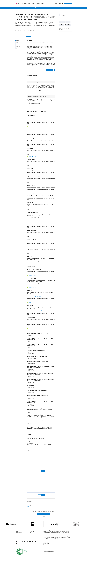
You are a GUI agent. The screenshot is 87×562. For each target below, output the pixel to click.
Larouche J (29, 85)
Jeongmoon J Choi (34, 22)
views (61, 28)
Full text (28, 34)
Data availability (19, 42)
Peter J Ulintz (40, 22)
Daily (39, 495)
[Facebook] (35, 541)
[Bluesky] (17, 541)
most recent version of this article (46, 7)
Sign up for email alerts (43, 514)
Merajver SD (29, 87)
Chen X (44, 99)
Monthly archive (33, 532)
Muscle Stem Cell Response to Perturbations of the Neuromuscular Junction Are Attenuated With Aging (40, 89)
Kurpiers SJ (50, 85)
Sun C (38, 99)
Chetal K (40, 99)
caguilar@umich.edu (39, 322)
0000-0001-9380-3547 (32, 126)
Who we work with (19, 532)
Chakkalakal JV (38, 87)
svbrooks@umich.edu (39, 310)
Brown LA (39, 86)
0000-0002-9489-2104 (32, 302)
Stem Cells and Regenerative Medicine (22, 12)
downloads (66, 28)
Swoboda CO (33, 99)
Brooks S (45, 87)
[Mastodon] (24, 541)
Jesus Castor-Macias (38, 23)
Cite (68, 21)
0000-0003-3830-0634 (32, 328)
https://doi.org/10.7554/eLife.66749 (26, 30)
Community (38, 3)
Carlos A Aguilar (46, 23)
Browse (29, 3)
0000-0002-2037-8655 (32, 156)
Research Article (18, 11)
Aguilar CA (50, 87)
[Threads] (32, 541)
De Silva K (49, 86)
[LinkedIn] (19, 541)
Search (56, 3)
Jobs (17, 531)
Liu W (31, 86)
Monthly (42, 495)
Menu (22, 3)
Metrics (17, 48)
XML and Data (32, 536)
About (42, 3)
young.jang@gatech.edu (40, 296)
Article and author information (19, 46)
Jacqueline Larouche (19, 22)
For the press (32, 533)
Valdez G (33, 87)
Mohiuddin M (33, 85)
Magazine (33, 3)
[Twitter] (22, 541)
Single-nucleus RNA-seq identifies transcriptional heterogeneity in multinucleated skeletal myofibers (40, 101)
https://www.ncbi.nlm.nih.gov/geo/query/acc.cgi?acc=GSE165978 (36, 92)
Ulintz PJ (41, 85)
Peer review (42, 34)
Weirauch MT (48, 99)
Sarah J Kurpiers (31, 23)
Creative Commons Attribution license (62, 550)
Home (25, 3)
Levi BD (52, 86)
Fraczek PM (45, 85)
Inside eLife (32, 531)
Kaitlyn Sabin (52, 22)
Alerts (60, 3)
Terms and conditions (19, 536)
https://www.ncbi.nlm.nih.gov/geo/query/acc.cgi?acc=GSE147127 (36, 104)
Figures (35, 34)
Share (62, 24)
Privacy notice (43, 516)
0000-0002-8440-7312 (32, 287)
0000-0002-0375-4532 (32, 275)
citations (61, 29)
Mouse (28, 506)
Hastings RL (35, 86)
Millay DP (29, 100)
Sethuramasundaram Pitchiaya (21, 23)
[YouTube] (30, 541)
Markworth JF (44, 86)
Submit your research (67, 3)
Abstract (17, 40)
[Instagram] (27, 541)
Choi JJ (38, 85)
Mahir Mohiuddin (27, 22)
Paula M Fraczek (46, 22)
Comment (69, 25)
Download (62, 21)
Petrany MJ (29, 99)
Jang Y (42, 87)
